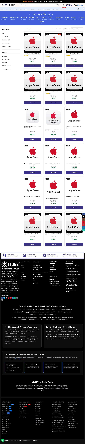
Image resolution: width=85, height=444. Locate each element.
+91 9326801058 (55, 281)
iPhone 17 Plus (6, 410)
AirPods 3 (37, 410)
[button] (32, 65)
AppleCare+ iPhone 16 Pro (57, 428)
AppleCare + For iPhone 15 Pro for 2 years (32, 163)
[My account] (78, 9)
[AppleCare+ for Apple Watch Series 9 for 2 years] (53, 223)
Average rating (5, 59)
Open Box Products (24, 404)
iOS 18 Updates (22, 417)
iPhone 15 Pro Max (6, 423)
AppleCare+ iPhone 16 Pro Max (59, 426)
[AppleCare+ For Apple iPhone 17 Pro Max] (32, 43)
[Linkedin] (13, 298)
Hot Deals (21, 408)
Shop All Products (72, 410)
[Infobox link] (67, 5)
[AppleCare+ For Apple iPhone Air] (53, 81)
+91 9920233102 (55, 283)
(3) (29, 55)
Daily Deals (22, 406)
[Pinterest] (11, 298)
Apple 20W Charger (56, 412)
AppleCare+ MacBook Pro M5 (58, 431)
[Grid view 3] (65, 29)
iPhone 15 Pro (5, 425)
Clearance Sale (22, 415)
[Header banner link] (42, 1)
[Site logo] (8, 4)
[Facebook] (2, 298)
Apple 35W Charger (56, 408)
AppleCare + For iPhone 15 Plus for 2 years (53, 163)
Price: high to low (6, 69)
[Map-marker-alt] (17, 298)
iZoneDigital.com (19, 359)
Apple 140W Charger (56, 404)
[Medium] (15, 298)
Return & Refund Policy (73, 423)
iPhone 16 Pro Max (6, 415)
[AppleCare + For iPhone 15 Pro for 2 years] (32, 153)
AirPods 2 (37, 412)
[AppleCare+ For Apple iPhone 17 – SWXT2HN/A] (53, 43)
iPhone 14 (4, 431)
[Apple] (2, 300)
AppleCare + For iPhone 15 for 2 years (73, 163)
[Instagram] (6, 298)
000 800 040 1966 (59, 285)
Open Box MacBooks (23, 412)
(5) (50, 56)
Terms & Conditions (72, 421)
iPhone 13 (4, 433)
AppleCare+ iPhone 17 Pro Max (59, 422)
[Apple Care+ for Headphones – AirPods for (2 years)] (32, 81)
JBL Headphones (39, 424)
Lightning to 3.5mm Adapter (58, 417)
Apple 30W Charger (56, 410)
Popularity (4, 56)
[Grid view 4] (67, 29)
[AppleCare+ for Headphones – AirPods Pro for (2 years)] (74, 223)
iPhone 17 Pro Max (7, 404)
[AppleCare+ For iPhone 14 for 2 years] (53, 187)
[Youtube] (9, 298)
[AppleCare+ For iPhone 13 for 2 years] (74, 186)
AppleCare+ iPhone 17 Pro (57, 424)
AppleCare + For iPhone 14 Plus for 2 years (32, 196)
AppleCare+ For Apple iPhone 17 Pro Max (32, 53)
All (3, 33)
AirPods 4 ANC (38, 404)
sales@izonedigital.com (72, 281)
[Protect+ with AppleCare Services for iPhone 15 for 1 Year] (53, 118)
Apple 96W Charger (56, 406)
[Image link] (10, 265)
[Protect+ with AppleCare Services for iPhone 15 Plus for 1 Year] (32, 116)
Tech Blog (70, 417)
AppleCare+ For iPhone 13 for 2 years (73, 196)
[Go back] (30, 14)
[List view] (64, 29)
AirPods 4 (37, 406)
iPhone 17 (5, 412)
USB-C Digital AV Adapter (57, 415)
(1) (70, 55)
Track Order (71, 412)
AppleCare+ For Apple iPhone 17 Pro (72, 53)
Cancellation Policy (72, 427)
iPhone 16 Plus (5, 419)
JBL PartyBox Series (39, 420)
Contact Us (70, 406)
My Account (71, 415)
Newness (4, 62)
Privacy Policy (71, 419)
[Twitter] (4, 298)
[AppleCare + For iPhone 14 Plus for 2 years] (32, 186)
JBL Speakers (38, 418)
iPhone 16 (4, 421)
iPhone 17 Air (6, 408)
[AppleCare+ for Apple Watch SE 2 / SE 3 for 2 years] (32, 223)
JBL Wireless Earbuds (40, 422)
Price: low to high (6, 65)
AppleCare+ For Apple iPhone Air (51, 91)
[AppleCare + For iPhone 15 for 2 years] (74, 153)
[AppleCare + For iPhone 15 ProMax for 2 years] (74, 117)
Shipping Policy (71, 425)
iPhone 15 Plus (5, 427)
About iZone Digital (72, 404)
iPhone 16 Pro (5, 417)
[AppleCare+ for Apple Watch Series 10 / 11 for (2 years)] (74, 81)
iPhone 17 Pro (6, 406)
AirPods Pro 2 (38, 408)
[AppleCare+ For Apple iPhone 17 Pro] (74, 43)
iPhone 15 (4, 429)
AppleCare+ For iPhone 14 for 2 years (52, 198)
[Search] (57, 4)
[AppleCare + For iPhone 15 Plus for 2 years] (53, 153)
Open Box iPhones (23, 410)
